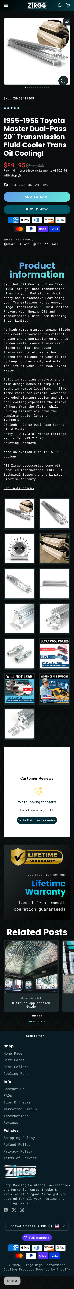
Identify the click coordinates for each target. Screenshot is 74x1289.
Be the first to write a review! (37, 820)
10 (42, 87)
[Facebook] (6, 1210)
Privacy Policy (18, 1151)
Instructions (16, 1116)
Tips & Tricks (17, 1102)
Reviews (11, 1122)
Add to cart (37, 197)
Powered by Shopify (53, 1269)
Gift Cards (14, 1060)
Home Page (13, 1053)
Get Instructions (19, 488)
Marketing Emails (20, 1109)
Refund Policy (17, 1144)
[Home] (37, 5)
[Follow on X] (14, 1210)
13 (48, 87)
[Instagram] (22, 1210)
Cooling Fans (16, 1073)
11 (44, 87)
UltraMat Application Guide (31, 976)
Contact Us (14, 1089)
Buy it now (37, 209)
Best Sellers (16, 1067)
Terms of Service (20, 1158)
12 (46, 87)
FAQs (8, 1095)
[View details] (20, 1171)
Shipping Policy (19, 1138)
